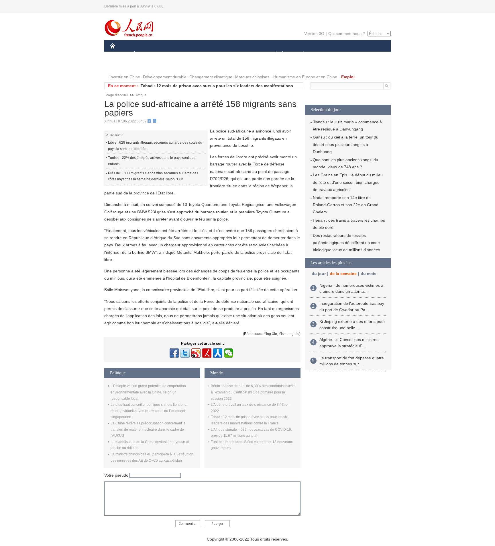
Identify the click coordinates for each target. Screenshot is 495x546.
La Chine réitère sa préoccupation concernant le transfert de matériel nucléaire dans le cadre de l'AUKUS (148, 429)
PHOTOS (147, 65)
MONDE (171, 54)
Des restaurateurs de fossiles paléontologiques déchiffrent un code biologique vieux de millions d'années (346, 242)
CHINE (120, 54)
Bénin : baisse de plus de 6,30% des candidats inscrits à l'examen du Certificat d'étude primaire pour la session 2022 (253, 392)
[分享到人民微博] (206, 353)
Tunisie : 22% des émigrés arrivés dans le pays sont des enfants (151, 161)
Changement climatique (210, 77)
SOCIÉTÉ (274, 54)
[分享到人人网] (217, 353)
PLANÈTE (300, 54)
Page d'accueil (117, 95)
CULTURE (248, 54)
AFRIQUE (196, 54)
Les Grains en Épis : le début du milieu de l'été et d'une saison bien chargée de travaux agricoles (348, 182)
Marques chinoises (252, 77)
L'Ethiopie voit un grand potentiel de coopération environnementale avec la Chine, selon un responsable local (148, 392)
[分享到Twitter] (185, 353)
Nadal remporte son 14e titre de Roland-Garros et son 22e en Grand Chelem (345, 204)
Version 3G (314, 33)
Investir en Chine (124, 77)
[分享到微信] (228, 353)
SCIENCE (222, 54)
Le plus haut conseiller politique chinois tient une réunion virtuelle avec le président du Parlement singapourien (148, 411)
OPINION (122, 65)
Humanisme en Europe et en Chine (305, 77)
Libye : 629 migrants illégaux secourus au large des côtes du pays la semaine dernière (155, 146)
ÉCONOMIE (145, 54)
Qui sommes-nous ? (346, 33)
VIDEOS (170, 65)
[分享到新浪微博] (196, 353)
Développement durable (164, 77)
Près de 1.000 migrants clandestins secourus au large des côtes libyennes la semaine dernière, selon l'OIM (153, 176)
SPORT (323, 54)
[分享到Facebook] (174, 353)
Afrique (141, 95)
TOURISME (348, 54)
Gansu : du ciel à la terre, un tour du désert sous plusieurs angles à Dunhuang (345, 144)
